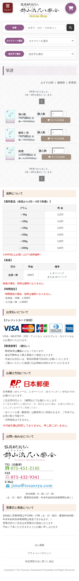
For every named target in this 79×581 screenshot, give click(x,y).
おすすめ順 (47, 82)
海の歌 (22, 114)
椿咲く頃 (23, 132)
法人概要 (39, 545)
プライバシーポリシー (39, 553)
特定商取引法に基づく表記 (39, 561)
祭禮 (21, 151)
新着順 (72, 82)
